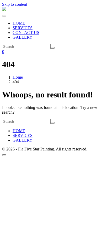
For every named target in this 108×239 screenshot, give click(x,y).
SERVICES (23, 28)
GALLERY (23, 37)
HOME (19, 23)
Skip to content (14, 4)
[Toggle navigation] (4, 15)
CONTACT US (26, 32)
